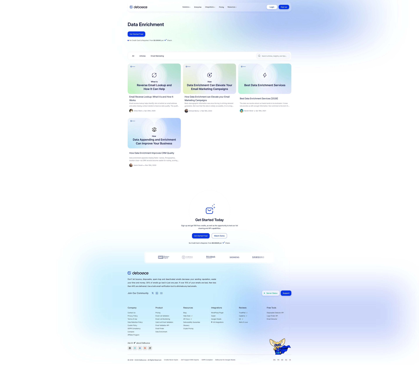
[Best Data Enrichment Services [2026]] (264, 79)
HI (290, 360)
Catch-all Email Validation (164, 322)
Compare (131, 332)
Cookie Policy (132, 325)
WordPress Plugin (217, 313)
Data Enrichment (161, 332)
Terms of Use (132, 319)
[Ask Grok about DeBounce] (150, 348)
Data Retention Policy (135, 322)
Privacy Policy (133, 316)
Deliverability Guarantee (191, 322)
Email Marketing (157, 56)
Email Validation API (162, 325)
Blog (184, 313)
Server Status (271, 293)
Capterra (242, 316)
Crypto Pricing (188, 328)
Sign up (284, 7)
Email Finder (159, 328)
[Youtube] (161, 293)
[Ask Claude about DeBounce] (145, 348)
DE (282, 360)
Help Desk (186, 316)
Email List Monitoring (162, 319)
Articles (142, 56)
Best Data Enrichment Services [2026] (259, 98)
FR (278, 360)
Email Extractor (272, 319)
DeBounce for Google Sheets (225, 360)
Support (286, 293)
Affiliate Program (133, 335)
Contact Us (131, 313)
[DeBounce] (138, 7)
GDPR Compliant (207, 360)
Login (272, 7)
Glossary (186, 325)
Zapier (213, 316)
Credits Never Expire (171, 360)
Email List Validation (162, 316)
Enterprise (197, 7)
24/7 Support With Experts (190, 360)
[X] (153, 293)
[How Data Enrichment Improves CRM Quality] (154, 133)
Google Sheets (216, 319)
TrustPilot (242, 313)
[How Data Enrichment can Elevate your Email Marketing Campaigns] (209, 79)
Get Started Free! (136, 34)
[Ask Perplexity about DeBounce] (135, 348)
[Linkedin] (157, 293)
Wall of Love (243, 322)
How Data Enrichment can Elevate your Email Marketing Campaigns (207, 98)
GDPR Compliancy (134, 328)
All (133, 56)
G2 (240, 319)
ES (286, 360)
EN (274, 360)
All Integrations (218, 322)
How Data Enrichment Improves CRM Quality (151, 153)
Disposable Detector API (275, 313)
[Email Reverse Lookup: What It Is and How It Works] (154, 79)
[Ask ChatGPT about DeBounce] (130, 348)
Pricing (221, 7)
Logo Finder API (272, 316)
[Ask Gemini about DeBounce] (140, 348)
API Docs (186, 319)
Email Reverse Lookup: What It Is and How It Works (151, 98)
